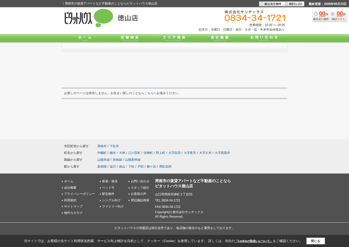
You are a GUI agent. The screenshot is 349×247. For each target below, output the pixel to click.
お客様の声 (138, 194)
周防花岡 (165, 166)
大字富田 (174, 153)
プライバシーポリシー (79, 194)
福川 (113, 166)
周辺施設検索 (140, 200)
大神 (122, 153)
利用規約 (70, 200)
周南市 (102, 146)
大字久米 (205, 153)
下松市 (114, 146)
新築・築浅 (110, 181)
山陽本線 (103, 159)
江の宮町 (134, 153)
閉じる (315, 241)
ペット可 (108, 187)
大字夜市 (190, 153)
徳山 (122, 166)
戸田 (140, 166)
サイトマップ (73, 206)
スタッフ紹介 (140, 187)
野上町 (160, 153)
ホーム (68, 181)
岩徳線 (117, 159)
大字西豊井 (222, 153)
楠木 (113, 153)
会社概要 (70, 187)
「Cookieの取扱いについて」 (254, 241)
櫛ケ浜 (151, 166)
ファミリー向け (113, 206)
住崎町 (148, 153)
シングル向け (111, 200)
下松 (131, 166)
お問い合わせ (140, 181)
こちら (149, 93)
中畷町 (102, 153)
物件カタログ (73, 213)
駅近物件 (108, 194)
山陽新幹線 (133, 159)
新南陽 (102, 166)
